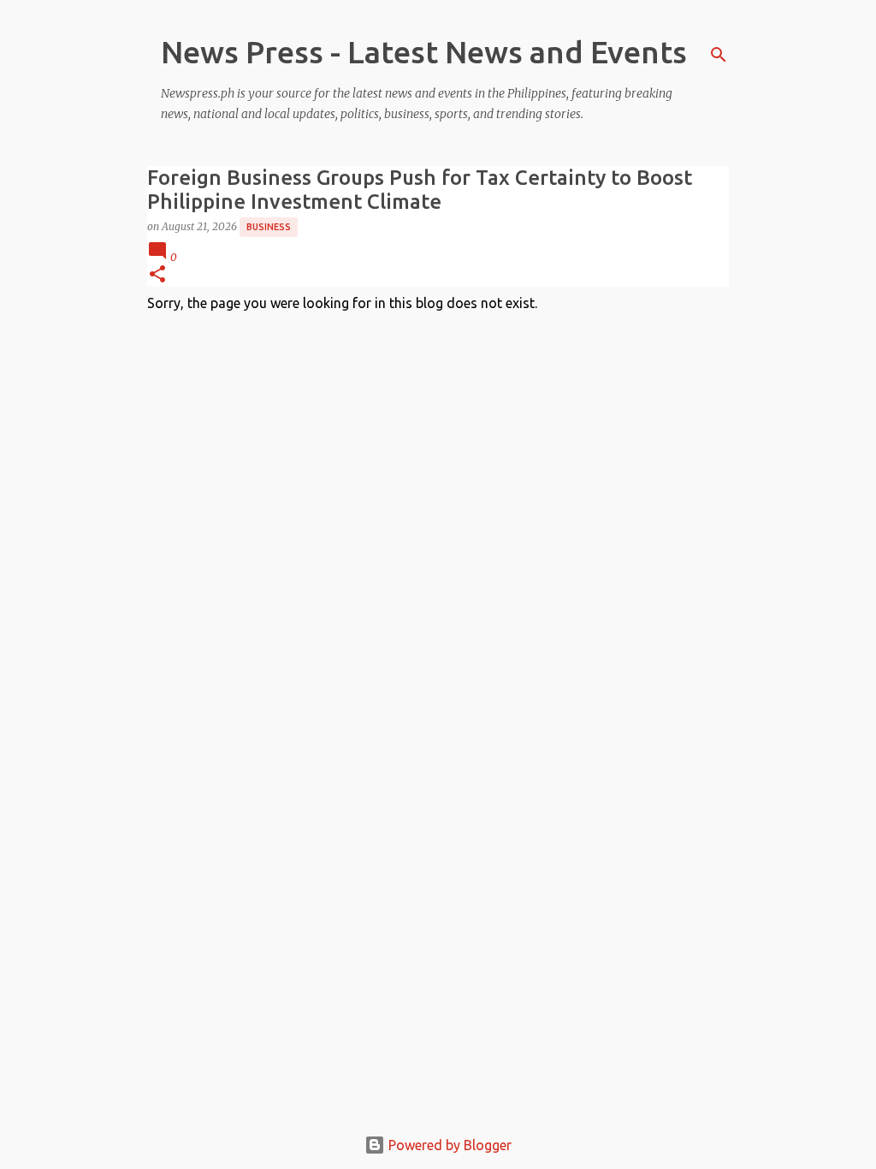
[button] (157, 275)
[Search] (718, 54)
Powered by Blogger (448, 1145)
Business (268, 227)
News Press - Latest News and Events (424, 51)
